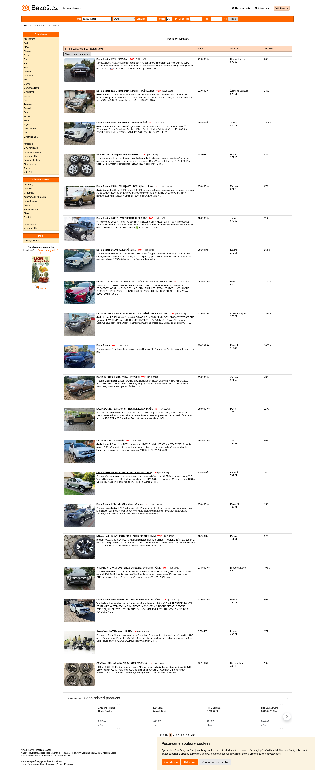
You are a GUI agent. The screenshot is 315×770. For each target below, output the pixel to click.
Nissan (27, 96)
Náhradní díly (30, 156)
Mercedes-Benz (31, 88)
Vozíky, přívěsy (31, 209)
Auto (42, 25)
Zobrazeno (269, 48)
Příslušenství (30, 164)
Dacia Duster (103, 345)
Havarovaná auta (32, 152)
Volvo (26, 132)
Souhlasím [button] (171, 762)
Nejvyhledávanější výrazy (49, 761)
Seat (26, 112)
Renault (28, 108)
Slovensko (50, 764)
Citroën (27, 51)
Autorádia (28, 144)
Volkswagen (30, 128)
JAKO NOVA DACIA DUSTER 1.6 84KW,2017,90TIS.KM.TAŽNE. (128, 568)
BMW (26, 47)
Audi (26, 43)
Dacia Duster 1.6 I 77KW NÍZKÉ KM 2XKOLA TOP (121, 218)
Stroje (27, 213)
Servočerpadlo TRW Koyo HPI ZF (113, 631)
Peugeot (28, 104)
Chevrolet (28, 75)
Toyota (27, 124)
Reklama (65, 753)
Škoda (27, 120)
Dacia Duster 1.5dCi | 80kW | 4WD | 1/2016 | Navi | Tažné (125, 186)
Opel (26, 100)
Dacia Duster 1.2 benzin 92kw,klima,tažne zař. (120, 504)
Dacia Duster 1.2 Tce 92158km (112, 59)
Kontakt (56, 753)
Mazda (27, 84)
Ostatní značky (31, 137)
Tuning (27, 168)
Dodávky (28, 188)
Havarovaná (30, 224)
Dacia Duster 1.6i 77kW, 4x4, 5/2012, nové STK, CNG (123, 472)
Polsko (59, 764)
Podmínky (75, 753)
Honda (27, 67)
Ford (26, 63)
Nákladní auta (31, 201)
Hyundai (28, 71)
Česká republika (36, 764)
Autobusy (28, 184)
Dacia (27, 55)
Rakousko (69, 764)
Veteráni (28, 172)
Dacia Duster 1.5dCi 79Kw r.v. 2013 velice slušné (121, 122)
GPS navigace (31, 148)
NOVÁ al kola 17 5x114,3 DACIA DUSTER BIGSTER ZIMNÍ (126, 536)
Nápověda (26, 753)
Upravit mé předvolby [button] (215, 762)
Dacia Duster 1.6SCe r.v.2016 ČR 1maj (116, 250)
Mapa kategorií (28, 761)
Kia (25, 79)
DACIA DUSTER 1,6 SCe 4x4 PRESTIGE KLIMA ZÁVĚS (124, 409)
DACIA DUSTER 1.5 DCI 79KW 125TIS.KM (118, 377)
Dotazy (35, 753)
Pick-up (27, 205)
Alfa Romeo (29, 39)
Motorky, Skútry (31, 240)
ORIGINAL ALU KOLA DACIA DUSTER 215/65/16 (121, 663)
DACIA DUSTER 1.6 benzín (110, 440)
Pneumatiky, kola (32, 160)
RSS (99, 753)
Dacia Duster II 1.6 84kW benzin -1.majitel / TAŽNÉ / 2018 (125, 91)
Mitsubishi (29, 92)
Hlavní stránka (31, 25)
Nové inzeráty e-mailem (77, 54)
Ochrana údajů (88, 753)
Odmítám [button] (189, 762)
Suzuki (27, 116)
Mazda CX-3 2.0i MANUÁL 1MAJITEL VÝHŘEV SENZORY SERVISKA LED (134, 281)
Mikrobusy (29, 193)
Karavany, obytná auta (35, 197)
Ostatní (27, 217)
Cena (200, 48)
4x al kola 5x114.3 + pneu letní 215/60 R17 (117, 154)
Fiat (25, 59)
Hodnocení (45, 753)
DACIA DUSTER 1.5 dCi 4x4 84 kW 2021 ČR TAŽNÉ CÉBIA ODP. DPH (132, 313)
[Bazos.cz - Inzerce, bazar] (40, 10)
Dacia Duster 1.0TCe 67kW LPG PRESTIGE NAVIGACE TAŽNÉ (128, 599)
